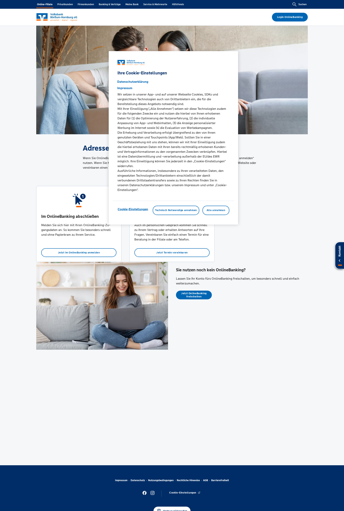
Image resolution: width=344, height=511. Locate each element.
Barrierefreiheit (220, 480)
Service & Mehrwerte (155, 4)
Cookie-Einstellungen (133, 209)
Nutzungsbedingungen (161, 480)
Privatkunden (65, 4)
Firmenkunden (86, 4)
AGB (205, 480)
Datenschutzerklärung (132, 82)
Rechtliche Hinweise (188, 480)
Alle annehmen (216, 210)
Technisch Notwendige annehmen (176, 210)
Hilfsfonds (178, 4)
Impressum (121, 480)
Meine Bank (132, 4)
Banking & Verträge (110, 4)
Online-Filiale (45, 4)
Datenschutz (138, 480)
